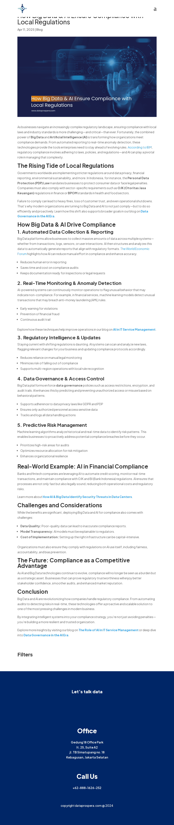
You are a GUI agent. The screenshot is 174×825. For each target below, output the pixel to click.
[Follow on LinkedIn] (82, 703)
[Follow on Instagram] (91, 703)
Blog (39, 29)
